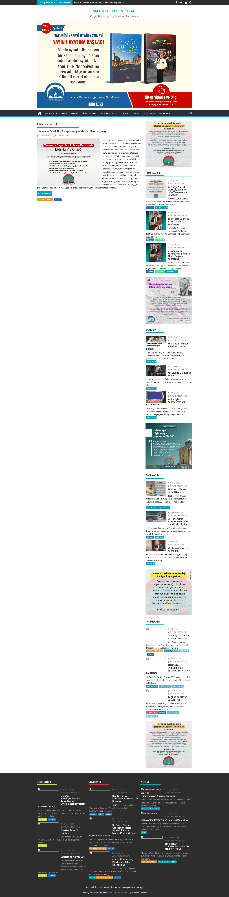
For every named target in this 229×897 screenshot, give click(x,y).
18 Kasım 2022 (68, 824)
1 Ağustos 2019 (175, 659)
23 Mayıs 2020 (171, 813)
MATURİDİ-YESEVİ (161, 208)
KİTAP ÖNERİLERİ (89, 113)
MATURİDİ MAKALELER (155, 651)
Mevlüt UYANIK (152, 686)
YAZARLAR (164, 113)
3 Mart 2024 (118, 818)
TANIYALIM (159, 537)
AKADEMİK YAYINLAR (45, 200)
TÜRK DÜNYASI (183, 651)
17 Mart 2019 (174, 691)
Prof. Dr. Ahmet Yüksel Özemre (158, 508)
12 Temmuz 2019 (176, 512)
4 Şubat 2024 (119, 853)
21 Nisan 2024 (174, 244)
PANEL (137, 113)
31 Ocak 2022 (174, 483)
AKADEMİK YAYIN (108, 113)
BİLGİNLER (61, 113)
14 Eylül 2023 (174, 629)
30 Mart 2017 (174, 542)
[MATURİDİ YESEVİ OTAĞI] (39, 113)
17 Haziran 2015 (175, 366)
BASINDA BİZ (151, 362)
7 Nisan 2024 (119, 789)
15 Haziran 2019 (172, 837)
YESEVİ (157, 809)
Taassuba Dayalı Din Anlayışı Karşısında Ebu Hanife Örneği (71, 131)
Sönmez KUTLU (171, 272)
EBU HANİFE (42, 819)
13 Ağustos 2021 (172, 789)
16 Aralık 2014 (174, 393)
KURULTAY (125, 113)
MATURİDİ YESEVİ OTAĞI (114, 11)
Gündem (57, 200)
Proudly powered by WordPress (97, 892)
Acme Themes (140, 892)
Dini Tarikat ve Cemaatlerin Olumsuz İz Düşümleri (97, 2)
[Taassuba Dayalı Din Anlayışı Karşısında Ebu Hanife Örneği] (68, 140)
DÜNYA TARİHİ (152, 713)
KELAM (101, 814)
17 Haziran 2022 (68, 850)
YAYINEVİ (74, 113)
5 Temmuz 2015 (175, 337)
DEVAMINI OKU (44, 194)
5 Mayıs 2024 (174, 181)
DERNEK (48, 113)
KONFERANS (149, 113)
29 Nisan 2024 (174, 212)
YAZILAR (150, 654)
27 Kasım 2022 (68, 789)
